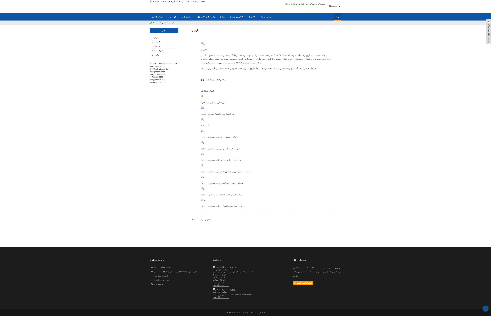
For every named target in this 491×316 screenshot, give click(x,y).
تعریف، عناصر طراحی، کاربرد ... (242, 294)
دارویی (171, 23)
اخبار (164, 23)
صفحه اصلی (154, 23)
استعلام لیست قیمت (304, 283)
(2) (202, 79)
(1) (206, 79)
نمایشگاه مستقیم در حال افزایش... (243, 272)
